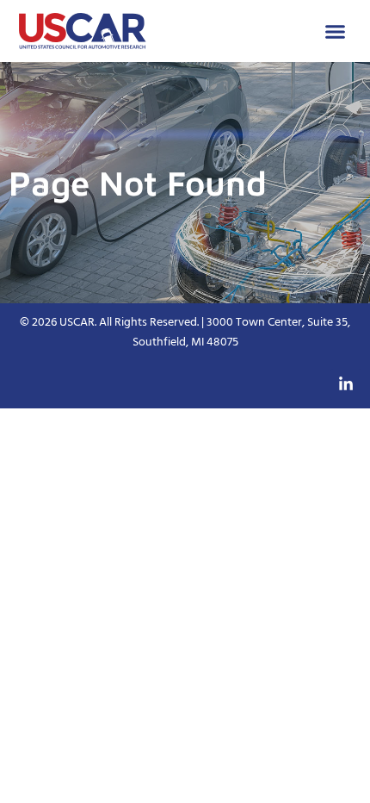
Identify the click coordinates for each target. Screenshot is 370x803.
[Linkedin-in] (345, 384)
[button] (335, 31)
